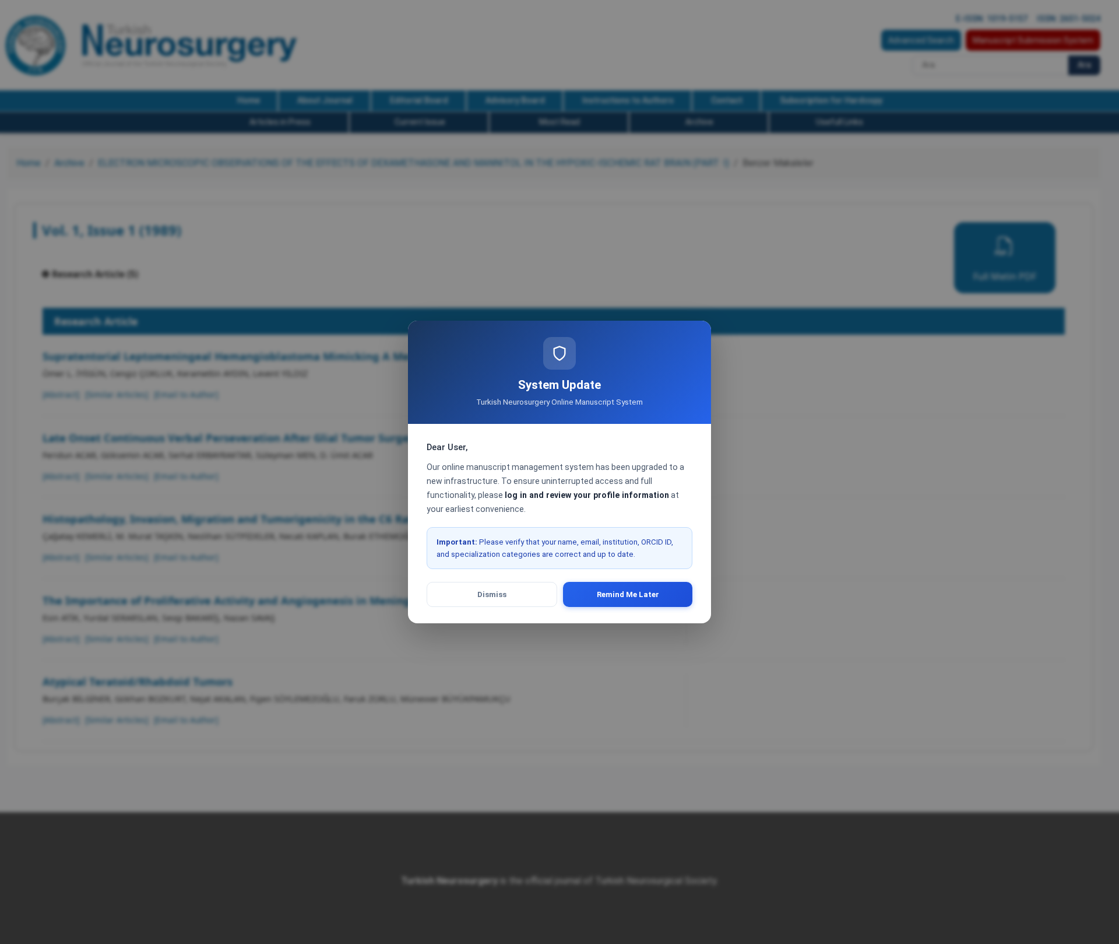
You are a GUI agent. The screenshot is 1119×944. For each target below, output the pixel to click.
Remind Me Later (628, 594)
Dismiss (491, 594)
